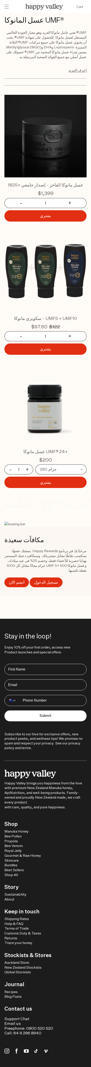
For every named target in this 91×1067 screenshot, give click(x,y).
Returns (10, 938)
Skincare (11, 860)
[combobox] (13, 700)
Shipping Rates (16, 919)
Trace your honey (18, 943)
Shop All (11, 875)
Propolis (11, 841)
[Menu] (6, 7)
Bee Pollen (13, 836)
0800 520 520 (39, 1028)
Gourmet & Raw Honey (22, 855)
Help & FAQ (13, 924)
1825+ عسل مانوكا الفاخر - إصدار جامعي (45, 184)
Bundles (10, 865)
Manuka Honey (16, 831)
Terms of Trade (16, 928)
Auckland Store (16, 962)
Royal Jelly (13, 851)
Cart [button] (79, 7)
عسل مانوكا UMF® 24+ (45, 451)
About (9, 899)
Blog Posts (13, 996)
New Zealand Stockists (23, 967)
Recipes (11, 992)
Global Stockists (17, 972)
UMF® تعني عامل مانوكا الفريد (64, 32)
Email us (12, 1023)
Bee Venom (13, 846)
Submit (45, 716)
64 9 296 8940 (27, 1033)
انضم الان (17, 582)
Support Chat (16, 1018)
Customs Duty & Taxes (22, 933)
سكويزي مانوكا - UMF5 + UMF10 (45, 318)
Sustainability (15, 894)
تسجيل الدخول (46, 582)
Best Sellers (14, 870)
